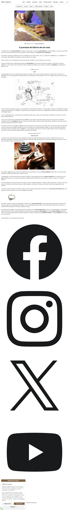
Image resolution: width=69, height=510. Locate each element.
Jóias (24, 2)
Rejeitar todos (7, 503)
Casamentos (19, 6)
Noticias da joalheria (39, 43)
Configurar (12, 506)
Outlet (40, 2)
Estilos (31, 6)
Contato (61, 2)
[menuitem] (24, 2)
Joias (52, 6)
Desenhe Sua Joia (48, 2)
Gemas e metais (38, 6)
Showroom (55, 2)
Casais (25, 6)
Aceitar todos (19, 503)
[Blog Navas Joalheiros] (6, 2)
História (46, 6)
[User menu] (67, 2)
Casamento (34, 2)
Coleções (28, 2)
